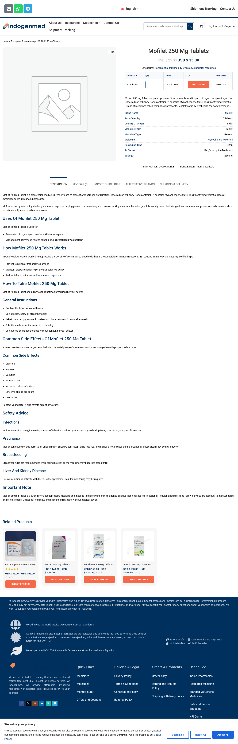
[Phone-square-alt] (8, 8)
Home (6, 41)
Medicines (83, 676)
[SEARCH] (190, 26)
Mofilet (229, 113)
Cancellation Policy (126, 692)
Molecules (83, 684)
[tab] (58, 182)
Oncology (188, 67)
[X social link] (28, 703)
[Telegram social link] (54, 703)
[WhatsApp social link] (48, 703)
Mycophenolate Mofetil (220, 139)
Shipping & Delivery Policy (168, 696)
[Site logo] (24, 26)
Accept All (223, 734)
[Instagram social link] (35, 703)
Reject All (200, 734)
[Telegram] (28, 8)
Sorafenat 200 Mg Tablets (98, 564)
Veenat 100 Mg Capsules (137, 564)
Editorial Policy (123, 699)
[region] (119, 731)
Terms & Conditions (126, 684)
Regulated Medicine (202, 684)
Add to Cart (199, 84)
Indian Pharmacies (201, 676)
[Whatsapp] (18, 8)
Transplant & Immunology (23, 41)
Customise (178, 734)
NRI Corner (196, 716)
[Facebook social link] (21, 703)
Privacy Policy (123, 676)
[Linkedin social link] (41, 703)
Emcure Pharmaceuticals (200, 166)
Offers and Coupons (89, 699)
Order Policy (159, 676)
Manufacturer (85, 692)
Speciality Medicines (205, 67)
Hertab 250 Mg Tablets (57, 564)
